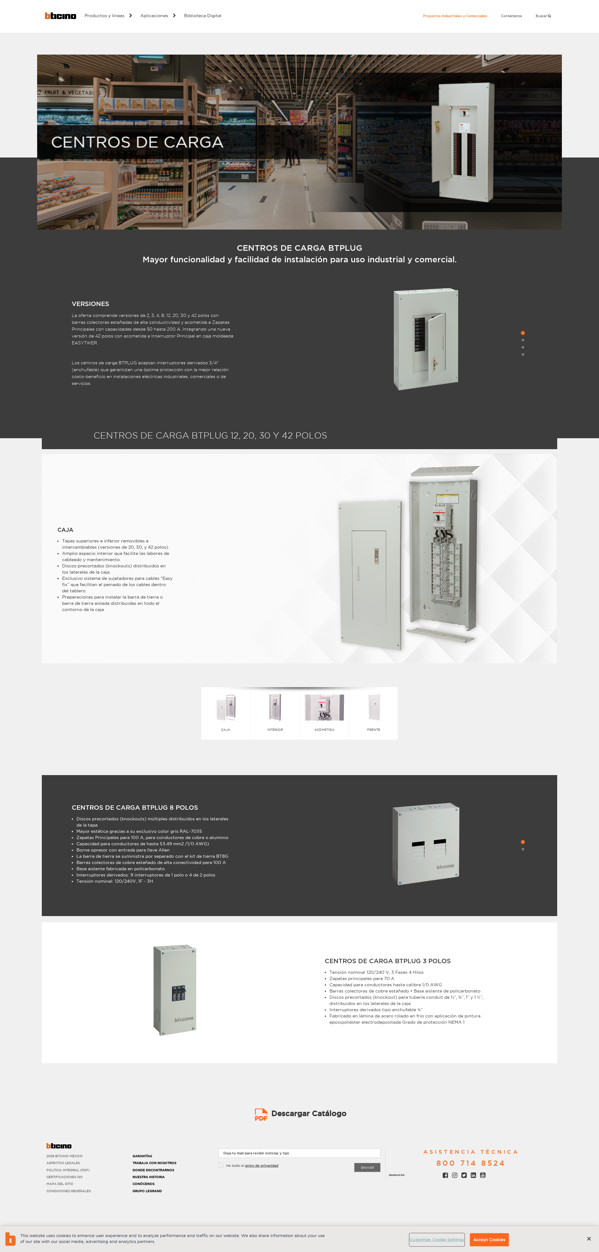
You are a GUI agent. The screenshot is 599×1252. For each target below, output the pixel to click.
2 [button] (523, 340)
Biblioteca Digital (203, 15)
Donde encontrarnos (153, 1170)
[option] (426, 342)
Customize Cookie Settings (437, 1239)
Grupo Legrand (147, 1191)
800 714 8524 (471, 1163)
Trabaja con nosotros (154, 1163)
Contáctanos (511, 16)
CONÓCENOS (143, 1184)
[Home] (60, 15)
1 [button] (523, 333)
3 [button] (523, 347)
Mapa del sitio (59, 1184)
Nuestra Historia (149, 1177)
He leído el (252, 1165)
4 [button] (523, 354)
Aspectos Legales (63, 1163)
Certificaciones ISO (64, 1177)
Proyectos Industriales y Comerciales (455, 16)
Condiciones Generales (68, 1191)
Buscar (542, 16)
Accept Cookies (489, 1239)
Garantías (142, 1156)
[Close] (589, 1238)
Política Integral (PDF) (68, 1170)
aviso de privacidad (261, 1165)
